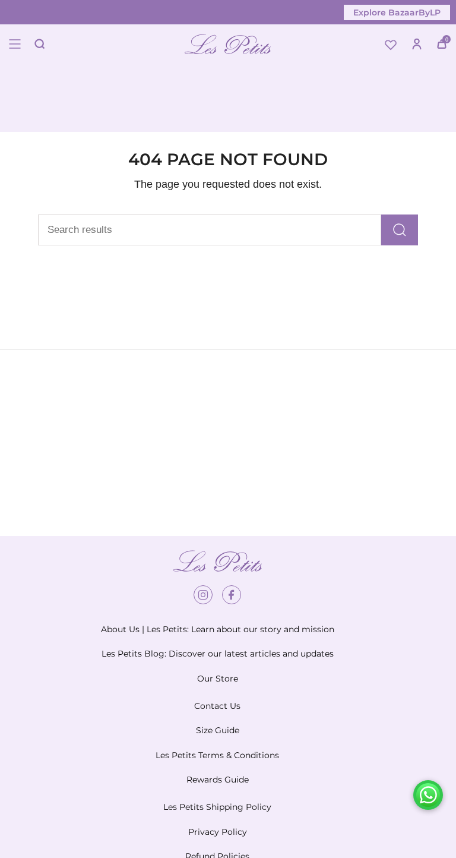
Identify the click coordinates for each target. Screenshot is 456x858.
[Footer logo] (217, 561)
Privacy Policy (217, 832)
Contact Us (217, 706)
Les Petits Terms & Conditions (217, 755)
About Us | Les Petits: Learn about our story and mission (217, 629)
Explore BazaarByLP (397, 12)
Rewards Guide (217, 779)
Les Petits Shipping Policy (217, 807)
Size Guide (217, 730)
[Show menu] (15, 44)
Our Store (217, 678)
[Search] (399, 229)
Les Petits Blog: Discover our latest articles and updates (218, 653)
